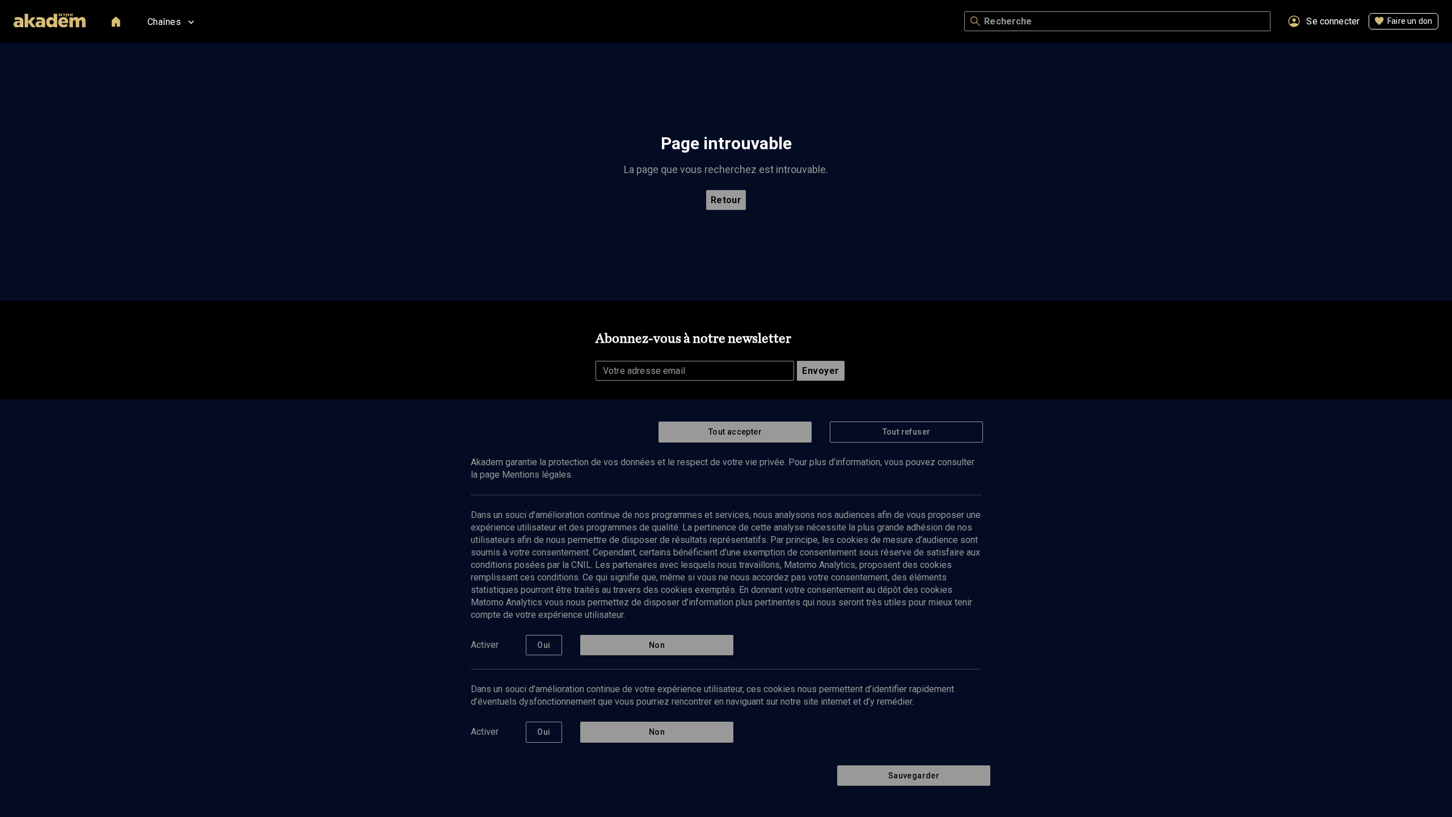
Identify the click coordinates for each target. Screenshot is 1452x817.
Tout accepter (735, 431)
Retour (726, 200)
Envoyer (820, 370)
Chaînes (164, 21)
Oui (543, 645)
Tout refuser (907, 431)
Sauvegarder (913, 775)
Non (657, 645)
